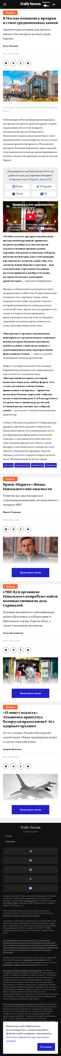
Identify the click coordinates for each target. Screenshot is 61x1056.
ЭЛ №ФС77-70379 (10, 903)
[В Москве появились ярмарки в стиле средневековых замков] (6, 63)
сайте (51, 447)
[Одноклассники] (30, 879)
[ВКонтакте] (30, 869)
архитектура (22, 465)
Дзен (42, 179)
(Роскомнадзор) (30, 901)
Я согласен (46, 1047)
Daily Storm (30, 4)
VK (50, 179)
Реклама (10, 841)
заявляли (19, 455)
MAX (46, 171)
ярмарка (50, 465)
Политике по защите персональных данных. (21, 915)
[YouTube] (30, 860)
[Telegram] (30, 851)
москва (8, 465)
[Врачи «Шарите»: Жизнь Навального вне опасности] (6, 529)
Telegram (33, 179)
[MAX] (30, 888)
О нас (9, 836)
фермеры (37, 465)
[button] (4, 5)
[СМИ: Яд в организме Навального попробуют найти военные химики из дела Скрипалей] (6, 650)
